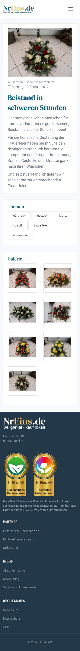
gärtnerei (19, 215)
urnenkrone (20, 235)
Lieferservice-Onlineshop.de (21, 531)
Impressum (10, 610)
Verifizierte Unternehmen (19, 587)
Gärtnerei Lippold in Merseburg (33, 82)
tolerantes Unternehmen (51, 510)
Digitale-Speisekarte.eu (18, 539)
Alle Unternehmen (14, 570)
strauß (17, 225)
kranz (63, 215)
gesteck (42, 215)
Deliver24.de (11, 547)
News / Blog (11, 579)
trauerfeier (41, 225)
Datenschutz (11, 618)
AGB (6, 627)
